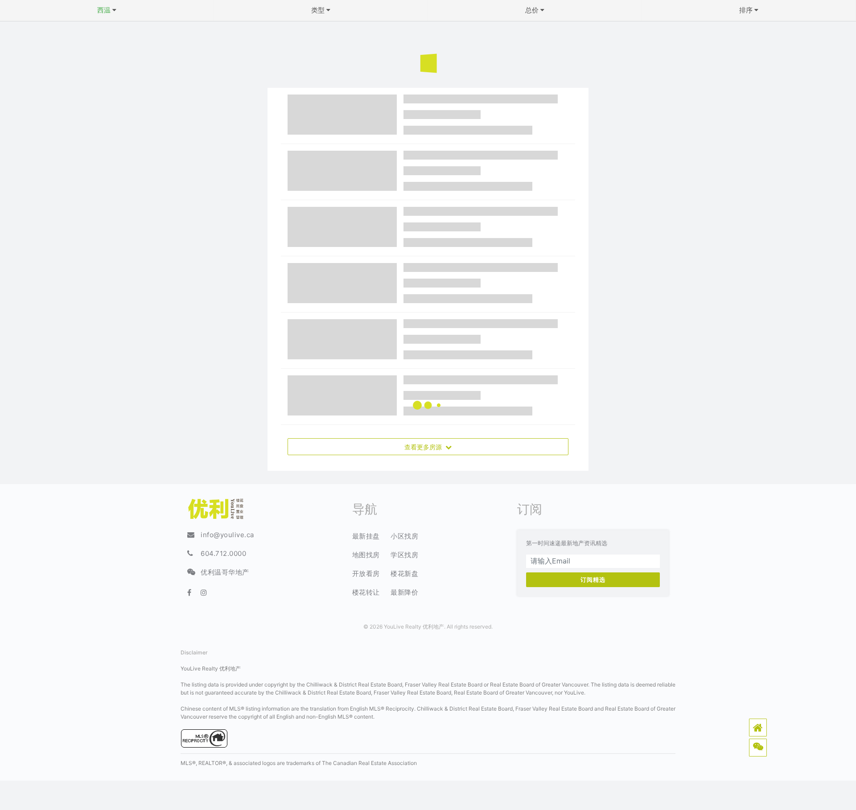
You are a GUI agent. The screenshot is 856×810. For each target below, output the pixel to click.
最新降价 (404, 592)
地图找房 (366, 555)
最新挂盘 (366, 536)
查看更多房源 (424, 446)
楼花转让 (366, 592)
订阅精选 (592, 579)
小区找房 (404, 536)
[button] (758, 727)
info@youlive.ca (227, 534)
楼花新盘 (404, 573)
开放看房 (366, 573)
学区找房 (404, 555)
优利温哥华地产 (225, 572)
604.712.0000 (223, 553)
